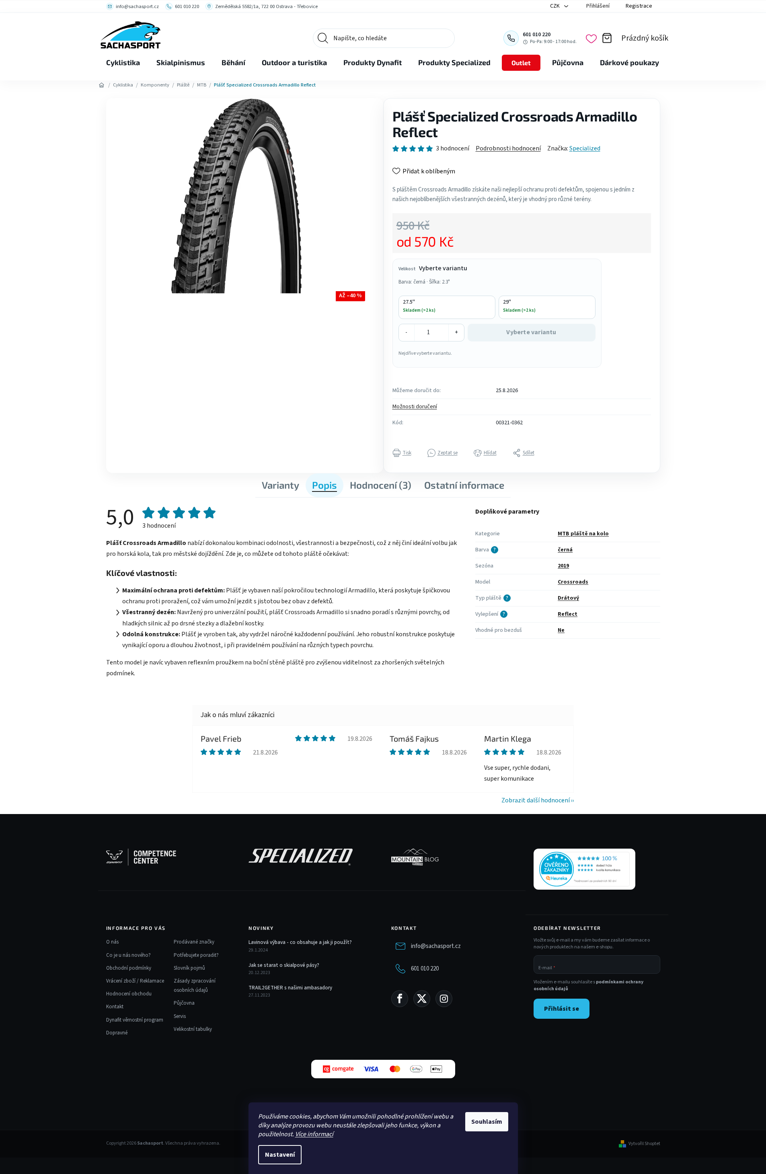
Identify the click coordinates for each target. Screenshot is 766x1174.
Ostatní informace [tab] (464, 485)
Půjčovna (184, 1003)
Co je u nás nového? (128, 955)
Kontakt (114, 1006)
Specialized (584, 148)
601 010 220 (425, 968)
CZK (555, 6)
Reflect (567, 614)
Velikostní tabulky (193, 1029)
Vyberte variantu (531, 332)
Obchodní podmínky (128, 968)
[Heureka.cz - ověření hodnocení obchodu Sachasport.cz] (584, 869)
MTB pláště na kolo (583, 534)
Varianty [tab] (280, 485)
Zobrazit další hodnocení (535, 800)
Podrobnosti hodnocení (508, 148)
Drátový (568, 598)
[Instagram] (443, 998)
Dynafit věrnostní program (134, 1020)
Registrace (639, 6)
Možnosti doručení (414, 407)
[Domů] (101, 85)
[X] (421, 998)
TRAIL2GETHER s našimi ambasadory (290, 987)
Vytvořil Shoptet (644, 1144)
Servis (180, 1016)
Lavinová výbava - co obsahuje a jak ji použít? (300, 942)
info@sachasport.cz (436, 946)
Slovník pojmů (189, 968)
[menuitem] (123, 62)
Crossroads (573, 582)
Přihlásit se (561, 1008)
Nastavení (280, 1154)
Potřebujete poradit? (196, 955)
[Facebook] (399, 998)
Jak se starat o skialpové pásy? (283, 965)
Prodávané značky (194, 942)
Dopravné (116, 1032)
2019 (563, 566)
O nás (112, 942)
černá (565, 550)
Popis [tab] (324, 485)
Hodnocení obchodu (129, 993)
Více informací (314, 1134)
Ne (561, 630)
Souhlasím (486, 1121)
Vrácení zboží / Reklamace (135, 981)
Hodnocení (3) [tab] (380, 485)
